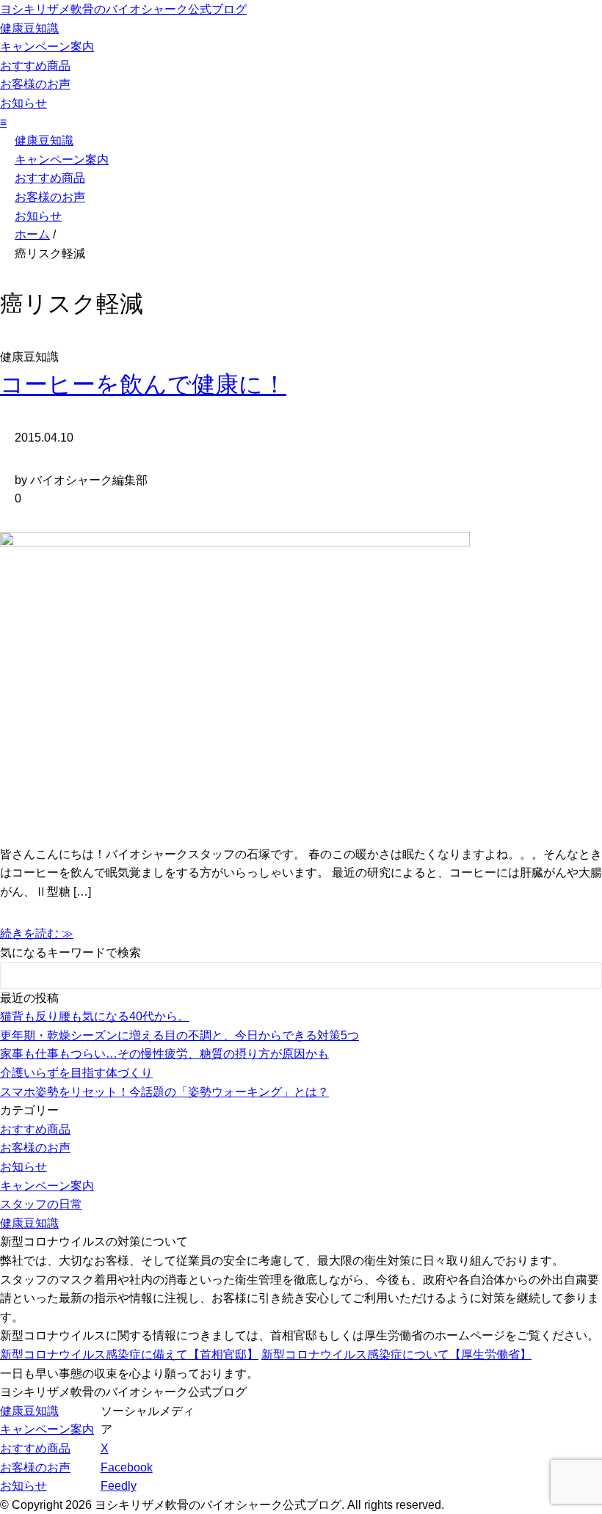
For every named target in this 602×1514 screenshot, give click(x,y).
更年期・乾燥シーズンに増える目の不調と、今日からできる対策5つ (179, 1035)
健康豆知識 (29, 28)
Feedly (119, 1486)
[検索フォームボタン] (580, 978)
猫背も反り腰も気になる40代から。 (94, 1016)
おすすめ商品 (35, 65)
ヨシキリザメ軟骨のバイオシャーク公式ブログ (123, 9)
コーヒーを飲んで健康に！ (143, 384)
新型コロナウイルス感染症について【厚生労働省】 (396, 1354)
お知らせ (23, 103)
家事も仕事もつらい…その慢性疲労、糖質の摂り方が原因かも (164, 1053)
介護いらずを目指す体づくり (76, 1073)
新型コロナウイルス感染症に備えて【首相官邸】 (129, 1354)
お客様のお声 (35, 84)
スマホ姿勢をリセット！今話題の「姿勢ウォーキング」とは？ (164, 1092)
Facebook (127, 1467)
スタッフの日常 (41, 1204)
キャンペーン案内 (47, 46)
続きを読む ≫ (36, 933)
